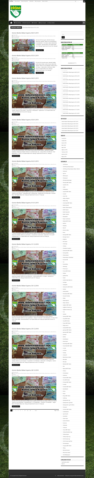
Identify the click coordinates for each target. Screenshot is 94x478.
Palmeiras (65, 375)
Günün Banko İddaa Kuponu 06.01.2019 (25, 33)
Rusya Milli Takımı (66, 395)
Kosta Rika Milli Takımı (67, 345)
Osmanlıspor (65, 373)
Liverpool (65, 354)
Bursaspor (65, 241)
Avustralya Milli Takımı (67, 203)
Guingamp (65, 284)
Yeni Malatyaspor (66, 454)
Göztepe (65, 282)
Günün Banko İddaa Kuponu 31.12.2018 (25, 244)
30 (30, 410)
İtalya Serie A (65, 325)
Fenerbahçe (65, 264)
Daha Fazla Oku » (40, 50)
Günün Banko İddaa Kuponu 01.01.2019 (25, 203)
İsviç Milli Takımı (66, 320)
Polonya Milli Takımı (67, 382)
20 (27, 410)
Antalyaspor (65, 189)
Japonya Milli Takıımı (67, 330)
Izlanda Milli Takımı (67, 327)
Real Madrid (65, 389)
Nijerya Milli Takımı (67, 368)
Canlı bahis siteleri (65, 462)
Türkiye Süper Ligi (66, 436)
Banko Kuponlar (24, 1)
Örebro (64, 370)
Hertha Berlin (65, 291)
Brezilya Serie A (66, 237)
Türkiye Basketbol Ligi (67, 432)
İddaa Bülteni (17, 1)
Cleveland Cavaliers (67, 248)
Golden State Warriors (67, 280)
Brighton (65, 239)
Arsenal (64, 193)
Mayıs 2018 (64, 156)
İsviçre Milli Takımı (66, 323)
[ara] (84, 1)
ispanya (64, 314)
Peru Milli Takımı (66, 379)
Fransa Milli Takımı (67, 271)
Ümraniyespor (66, 443)
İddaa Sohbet (45, 1)
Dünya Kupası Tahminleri (68, 257)
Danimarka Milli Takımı (67, 250)
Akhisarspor (65, 175)
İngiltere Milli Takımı (67, 305)
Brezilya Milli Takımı (67, 234)
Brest (64, 232)
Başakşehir (65, 216)
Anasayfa (11, 1)
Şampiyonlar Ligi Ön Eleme (68, 404)
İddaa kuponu (50, 36)
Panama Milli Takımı (67, 377)
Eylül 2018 (64, 147)
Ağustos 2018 (64, 149)
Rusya (64, 393)
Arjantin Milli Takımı (67, 191)
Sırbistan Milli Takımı (67, 409)
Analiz (64, 187)
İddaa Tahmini (53, 122)
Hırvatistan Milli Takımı (67, 293)
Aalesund (65, 171)
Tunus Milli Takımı (66, 429)
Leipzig (64, 352)
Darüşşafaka (65, 252)
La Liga (64, 348)
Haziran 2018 (64, 154)
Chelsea (64, 246)
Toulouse (65, 427)
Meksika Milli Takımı (67, 364)
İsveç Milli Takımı (66, 318)
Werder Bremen (66, 450)
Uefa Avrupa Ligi (66, 438)
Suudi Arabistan (66, 420)
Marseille (65, 359)
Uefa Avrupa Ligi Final (67, 441)
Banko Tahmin (36, 36)
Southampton (66, 411)
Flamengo (65, 266)
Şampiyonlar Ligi (66, 400)
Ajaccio (64, 173)
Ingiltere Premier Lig (67, 307)
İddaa (46, 36)
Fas (63, 261)
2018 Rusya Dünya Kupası (68, 166)
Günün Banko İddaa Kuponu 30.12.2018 (25, 286)
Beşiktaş (65, 225)
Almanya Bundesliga (67, 180)
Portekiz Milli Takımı (67, 386)
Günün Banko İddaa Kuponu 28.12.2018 (25, 370)
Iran (64, 311)
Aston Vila (65, 196)
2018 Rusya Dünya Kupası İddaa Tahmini (71, 168)
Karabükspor (65, 339)
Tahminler (31, 1)
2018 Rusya (65, 164)
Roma (64, 391)
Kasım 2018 (64, 143)
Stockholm (65, 416)
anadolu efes (65, 184)
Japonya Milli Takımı (67, 332)
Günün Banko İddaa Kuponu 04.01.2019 (30, 27)
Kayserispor (65, 341)
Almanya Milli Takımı (67, 182)
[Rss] (75, 1)
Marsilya (64, 361)
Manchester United (67, 357)
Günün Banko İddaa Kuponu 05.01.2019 (25, 55)
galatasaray (65, 275)
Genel (43, 36)
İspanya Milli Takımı (67, 316)
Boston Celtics (66, 230)
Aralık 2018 (64, 140)
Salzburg (65, 398)
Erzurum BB (65, 259)
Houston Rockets (66, 296)
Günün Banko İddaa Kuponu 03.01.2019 (25, 120)
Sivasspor (65, 407)
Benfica (64, 223)
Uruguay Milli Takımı (67, 445)
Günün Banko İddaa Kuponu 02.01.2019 (25, 161)
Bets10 (40, 36)
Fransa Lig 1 (65, 268)
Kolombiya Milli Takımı (67, 343)
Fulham (64, 273)
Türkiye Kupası (66, 434)
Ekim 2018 (64, 145)
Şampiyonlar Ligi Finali (67, 402)
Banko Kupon (23, 36)
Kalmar (64, 336)
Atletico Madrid (66, 198)
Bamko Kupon (66, 205)
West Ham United (66, 452)
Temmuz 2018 (64, 152)
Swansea (65, 423)
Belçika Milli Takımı (67, 221)
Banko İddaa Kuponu (17, 36)
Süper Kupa (65, 418)
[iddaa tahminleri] (15, 11)
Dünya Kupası (66, 255)
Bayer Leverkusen (66, 218)
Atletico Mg (65, 200)
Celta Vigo (65, 243)
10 (24, 410)
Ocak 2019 (64, 138)
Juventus (64, 334)
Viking (64, 448)
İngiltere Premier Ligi (67, 309)
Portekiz (64, 384)
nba (64, 366)
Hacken (64, 289)
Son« (36, 410)
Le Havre (65, 350)
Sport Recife (65, 413)
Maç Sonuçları (38, 1)
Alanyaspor (65, 178)
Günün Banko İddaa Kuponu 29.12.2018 (25, 329)
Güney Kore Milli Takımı (68, 286)
